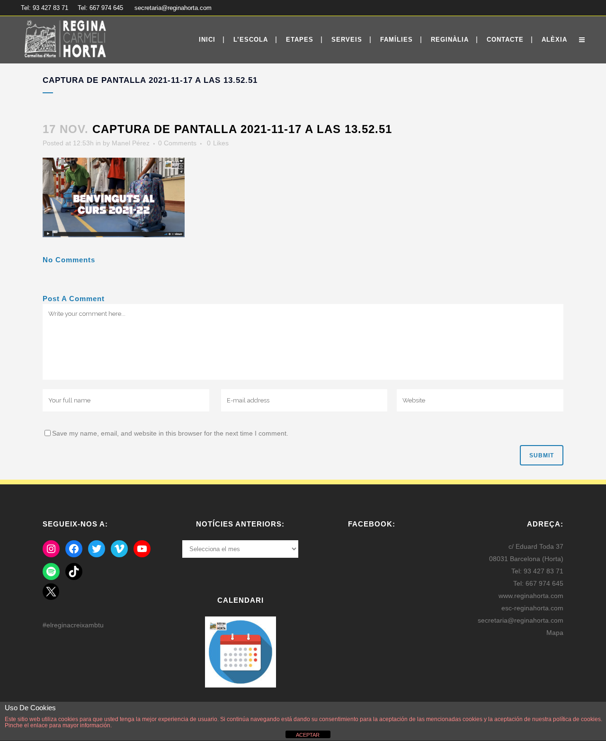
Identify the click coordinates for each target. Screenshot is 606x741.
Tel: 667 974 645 (100, 7)
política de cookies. (577, 719)
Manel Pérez (131, 143)
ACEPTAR (308, 735)
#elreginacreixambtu (73, 625)
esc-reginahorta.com (532, 608)
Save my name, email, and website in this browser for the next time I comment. (170, 433)
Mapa (554, 632)
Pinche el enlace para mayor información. (58, 725)
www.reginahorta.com (531, 595)
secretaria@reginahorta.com (173, 7)
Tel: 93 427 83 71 (44, 7)
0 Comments (177, 143)
